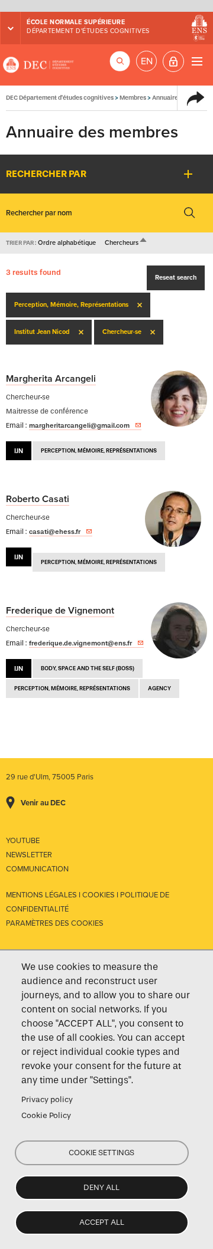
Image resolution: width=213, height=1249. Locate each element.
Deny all (101, 1187)
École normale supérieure (76, 22)
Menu (196, 61)
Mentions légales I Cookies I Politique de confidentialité (87, 902)
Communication (37, 869)
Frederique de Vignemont (60, 611)
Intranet (173, 61)
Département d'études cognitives (88, 31)
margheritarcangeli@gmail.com (79, 425)
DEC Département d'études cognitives (38, 65)
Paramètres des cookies (55, 923)
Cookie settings (101, 1153)
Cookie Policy (46, 1115)
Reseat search (175, 277)
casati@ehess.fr (54, 531)
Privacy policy (47, 1099)
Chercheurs (126, 243)
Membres (133, 97)
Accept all (101, 1222)
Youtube (23, 840)
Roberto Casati (37, 499)
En (147, 61)
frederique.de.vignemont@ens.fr (80, 643)
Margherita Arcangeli (51, 379)
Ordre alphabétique (67, 243)
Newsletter (29, 855)
